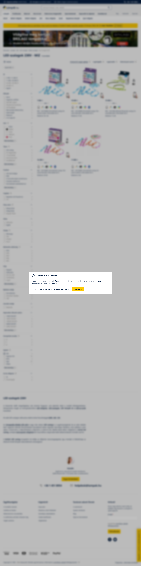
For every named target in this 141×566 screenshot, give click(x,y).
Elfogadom (78, 289)
